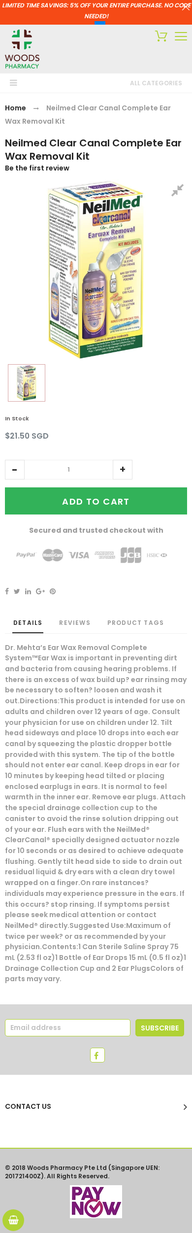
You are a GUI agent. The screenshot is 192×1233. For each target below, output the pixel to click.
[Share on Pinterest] (53, 591)
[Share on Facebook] (7, 591)
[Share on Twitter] (17, 591)
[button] (15, 470)
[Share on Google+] (40, 591)
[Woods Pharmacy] (22, 49)
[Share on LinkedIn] (28, 591)
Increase (122, 470)
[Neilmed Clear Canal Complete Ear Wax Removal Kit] (26, 383)
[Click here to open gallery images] (179, 192)
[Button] (181, 36)
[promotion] (186, 7)
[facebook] (97, 1055)
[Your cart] (158, 37)
